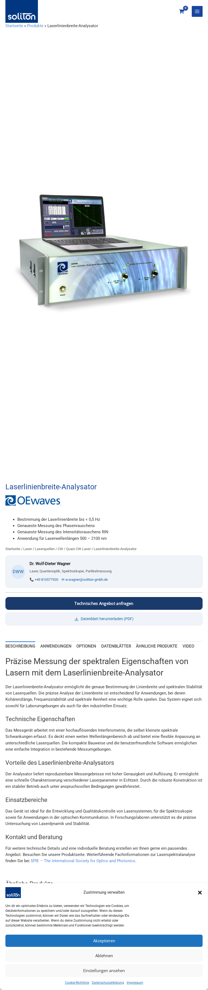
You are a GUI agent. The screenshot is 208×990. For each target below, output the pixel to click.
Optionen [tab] (86, 646)
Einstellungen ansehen (104, 970)
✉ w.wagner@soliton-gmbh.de (84, 580)
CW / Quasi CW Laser (74, 549)
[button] (200, 892)
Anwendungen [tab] (56, 646)
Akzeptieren (104, 940)
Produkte (35, 25)
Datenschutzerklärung (108, 983)
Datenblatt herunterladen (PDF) (107, 619)
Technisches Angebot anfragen (103, 603)
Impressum (135, 983)
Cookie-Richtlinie (77, 983)
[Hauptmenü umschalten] (197, 11)
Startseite (14, 25)
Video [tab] (188, 646)
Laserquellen (45, 549)
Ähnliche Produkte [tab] (156, 646)
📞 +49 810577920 (44, 580)
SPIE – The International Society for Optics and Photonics (83, 860)
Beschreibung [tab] (20, 646)
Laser (27, 549)
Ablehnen (104, 955)
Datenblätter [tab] (116, 646)
